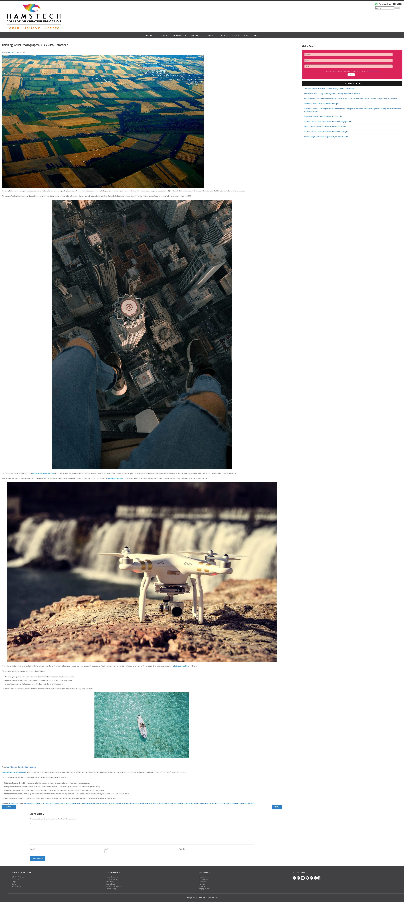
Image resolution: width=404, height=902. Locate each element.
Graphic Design (111, 884)
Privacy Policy (16, 886)
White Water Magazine (27, 767)
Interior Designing (111, 879)
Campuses (211, 35)
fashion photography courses (55, 803)
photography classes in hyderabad (93, 803)
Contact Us (15, 879)
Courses (163, 35)
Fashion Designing (112, 877)
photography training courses (188, 803)
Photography (13, 803)
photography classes (73, 803)
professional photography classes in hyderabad (237, 803)
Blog (256, 35)
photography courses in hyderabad (165, 803)
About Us (149, 35)
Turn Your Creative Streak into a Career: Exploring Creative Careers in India (329, 89)
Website (182, 849)
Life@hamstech (179, 35)
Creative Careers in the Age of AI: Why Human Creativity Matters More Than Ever (332, 94)
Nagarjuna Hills (204, 889)
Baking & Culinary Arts (113, 886)
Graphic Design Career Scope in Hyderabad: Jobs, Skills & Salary (326, 137)
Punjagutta (202, 877)
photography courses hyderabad (141, 803)
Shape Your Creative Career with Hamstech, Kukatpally (323, 116)
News (246, 35)
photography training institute (209, 803)
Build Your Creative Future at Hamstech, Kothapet (321, 104)
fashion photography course (34, 803)
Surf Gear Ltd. (12, 767)
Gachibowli (203, 882)
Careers (14, 884)
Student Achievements (229, 35)
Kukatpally (202, 884)
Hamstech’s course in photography (14, 772)
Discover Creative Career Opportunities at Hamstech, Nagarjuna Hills (327, 122)
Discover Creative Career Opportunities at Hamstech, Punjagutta (326, 132)
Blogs (14, 882)
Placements (196, 35)
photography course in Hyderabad (117, 803)
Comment (33, 824)
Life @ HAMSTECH (18, 877)
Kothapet (202, 886)
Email (106, 849)
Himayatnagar (204, 879)
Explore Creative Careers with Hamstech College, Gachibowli (325, 126)
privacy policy (374, 72)
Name (32, 849)
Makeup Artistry (111, 889)
